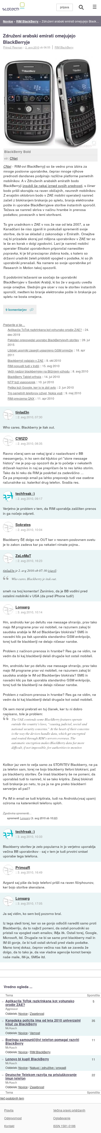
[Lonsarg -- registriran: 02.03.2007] (8, 609)
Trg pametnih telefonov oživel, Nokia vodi (35, 393)
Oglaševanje (61, 1118)
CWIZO (21, 438)
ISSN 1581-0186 (64, 1126)
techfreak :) (25, 493)
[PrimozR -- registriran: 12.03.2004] (8, 870)
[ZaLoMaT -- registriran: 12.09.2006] (8, 558)
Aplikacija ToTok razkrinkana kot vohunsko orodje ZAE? (45, 329)
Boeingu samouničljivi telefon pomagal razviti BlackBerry (42, 1041)
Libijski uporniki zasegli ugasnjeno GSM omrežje (40, 350)
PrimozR (22, 867)
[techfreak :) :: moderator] (8, 496)
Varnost (35, 1033)
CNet (14, 158)
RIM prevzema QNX (21, 398)
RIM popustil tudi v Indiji (23, 366)
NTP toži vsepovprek (21, 382)
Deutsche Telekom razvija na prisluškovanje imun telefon (41, 1076)
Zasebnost (37, 1013)
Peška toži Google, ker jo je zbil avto (32, 387)
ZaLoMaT (23, 555)
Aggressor (11, 1009)
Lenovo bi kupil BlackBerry (27, 1059)
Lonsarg (22, 607)
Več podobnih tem (12, 1098)
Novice (23, 1013)
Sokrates (23, 524)
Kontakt (9, 1126)
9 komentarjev (16, 309)
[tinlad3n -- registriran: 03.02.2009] (8, 414)
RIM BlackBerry (64, 47)
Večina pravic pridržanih (69, 1110)
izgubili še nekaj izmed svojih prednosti (52, 185)
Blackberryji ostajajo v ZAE (25, 360)
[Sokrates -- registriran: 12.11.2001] (8, 527)
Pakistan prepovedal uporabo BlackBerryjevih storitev (43, 340)
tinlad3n (22, 412)
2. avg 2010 (32, 47)
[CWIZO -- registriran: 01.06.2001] (8, 441)
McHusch (11, 1028)
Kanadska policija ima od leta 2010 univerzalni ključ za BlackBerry (43, 1022)
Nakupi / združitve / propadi (48, 1067)
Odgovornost (13, 1118)
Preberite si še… (14, 325)
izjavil (52, 570)
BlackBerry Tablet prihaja (24, 376)
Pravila (8, 1110)
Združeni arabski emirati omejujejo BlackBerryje (39, 38)
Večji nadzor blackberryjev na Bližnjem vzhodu (39, 371)
